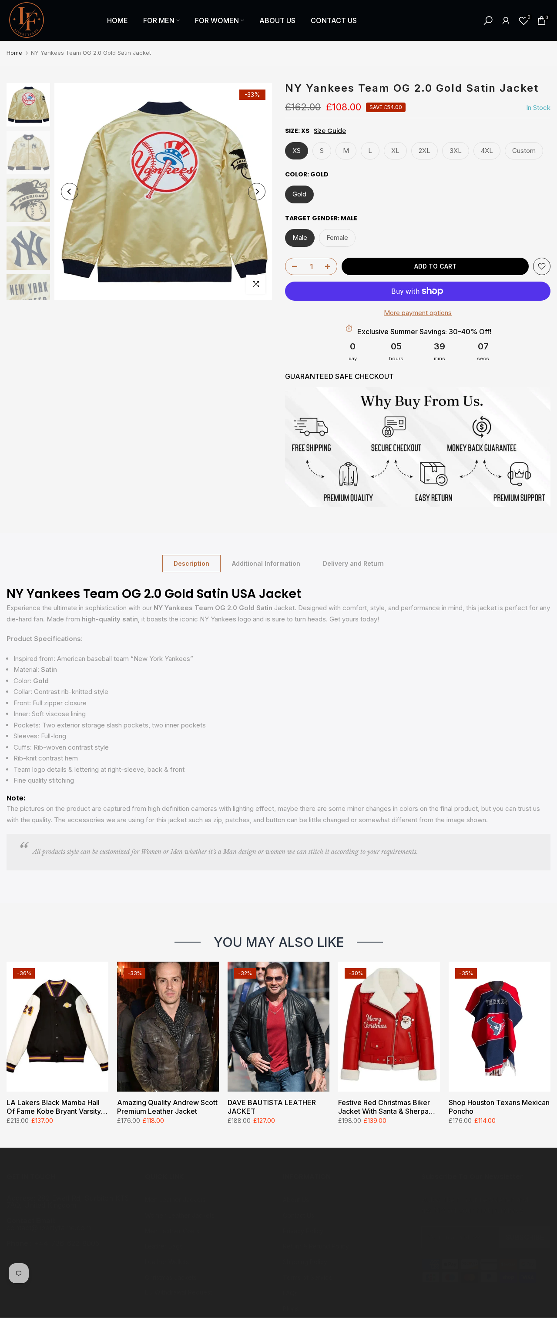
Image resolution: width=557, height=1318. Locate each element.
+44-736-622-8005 (66, 1243)
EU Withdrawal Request (178, 1292)
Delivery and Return (353, 563)
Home (14, 52)
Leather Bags (164, 1246)
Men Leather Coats (172, 1231)
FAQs (290, 1293)
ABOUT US (277, 20)
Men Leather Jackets (175, 1199)
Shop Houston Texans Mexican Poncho (499, 1106)
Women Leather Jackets (180, 1215)
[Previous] (69, 191)
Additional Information (266, 563)
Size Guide (330, 131)
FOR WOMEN (217, 20)
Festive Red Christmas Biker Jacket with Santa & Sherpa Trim (384, 1106)
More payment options (418, 313)
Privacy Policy (303, 1231)
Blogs (291, 1308)
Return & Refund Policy (316, 1246)
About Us (296, 1199)
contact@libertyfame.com (49, 1227)
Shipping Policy (305, 1261)
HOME (117, 20)
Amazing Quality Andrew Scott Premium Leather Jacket (167, 1106)
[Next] (256, 191)
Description (191, 563)
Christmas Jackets (171, 1277)
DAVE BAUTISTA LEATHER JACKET (272, 1106)
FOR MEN (158, 20)
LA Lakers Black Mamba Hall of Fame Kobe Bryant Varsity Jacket (54, 1106)
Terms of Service (307, 1277)
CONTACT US (334, 20)
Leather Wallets (167, 1261)
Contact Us (298, 1215)
